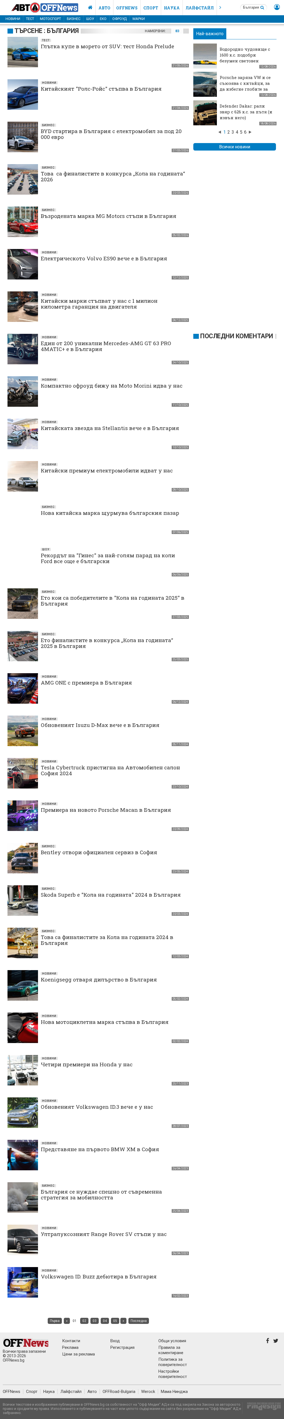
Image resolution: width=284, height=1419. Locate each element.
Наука (172, 8)
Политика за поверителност (172, 1362)
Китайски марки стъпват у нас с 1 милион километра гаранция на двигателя (99, 303)
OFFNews (11, 1391)
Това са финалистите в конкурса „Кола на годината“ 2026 (113, 176)
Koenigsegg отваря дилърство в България (99, 979)
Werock (148, 1391)
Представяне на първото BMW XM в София (100, 1149)
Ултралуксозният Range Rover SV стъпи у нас (104, 1233)
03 (95, 1321)
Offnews (127, 8)
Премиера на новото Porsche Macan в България (106, 809)
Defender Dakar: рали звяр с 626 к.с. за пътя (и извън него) (246, 111)
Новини (13, 19)
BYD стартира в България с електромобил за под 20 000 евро (111, 134)
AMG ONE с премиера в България (86, 682)
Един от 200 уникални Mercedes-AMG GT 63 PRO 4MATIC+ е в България (106, 346)
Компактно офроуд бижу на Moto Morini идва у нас (111, 385)
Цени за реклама (78, 1354)
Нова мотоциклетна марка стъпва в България (105, 1021)
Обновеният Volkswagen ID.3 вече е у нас (97, 1106)
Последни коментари (236, 336)
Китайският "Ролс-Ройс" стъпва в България (101, 88)
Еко (103, 19)
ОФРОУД (119, 19)
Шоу (90, 19)
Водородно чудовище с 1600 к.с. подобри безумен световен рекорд (245, 57)
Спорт (150, 8)
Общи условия (172, 1340)
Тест (30, 19)
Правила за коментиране (170, 1350)
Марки (139, 19)
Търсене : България (46, 31)
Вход (115, 1340)
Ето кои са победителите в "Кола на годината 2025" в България (112, 600)
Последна (139, 1321)
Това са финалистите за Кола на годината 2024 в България (107, 940)
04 (105, 1321)
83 (177, 31)
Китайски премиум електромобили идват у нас (107, 470)
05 (115, 1321)
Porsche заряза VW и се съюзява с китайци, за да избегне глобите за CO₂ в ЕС (245, 86)
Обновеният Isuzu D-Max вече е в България (100, 724)
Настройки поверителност (172, 1374)
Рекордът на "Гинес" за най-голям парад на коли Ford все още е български (108, 558)
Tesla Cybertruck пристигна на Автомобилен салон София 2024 (110, 770)
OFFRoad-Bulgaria (119, 1391)
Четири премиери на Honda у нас (87, 1064)
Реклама (70, 1347)
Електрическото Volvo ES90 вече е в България (104, 258)
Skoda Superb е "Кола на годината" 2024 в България (111, 894)
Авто (104, 8)
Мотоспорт (50, 19)
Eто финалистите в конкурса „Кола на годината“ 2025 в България (107, 643)
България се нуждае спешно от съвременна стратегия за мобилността (101, 1194)
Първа (55, 1321)
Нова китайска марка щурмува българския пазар (110, 512)
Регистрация (122, 1347)
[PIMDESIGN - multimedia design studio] (261, 1408)
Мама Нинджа (174, 1391)
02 (84, 1321)
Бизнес (73, 19)
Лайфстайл (200, 8)
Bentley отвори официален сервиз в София (99, 852)
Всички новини (234, 146)
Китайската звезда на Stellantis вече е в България (110, 427)
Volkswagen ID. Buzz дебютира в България (99, 1276)
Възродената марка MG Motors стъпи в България (108, 215)
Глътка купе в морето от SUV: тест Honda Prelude (107, 46)
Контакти (71, 1340)
